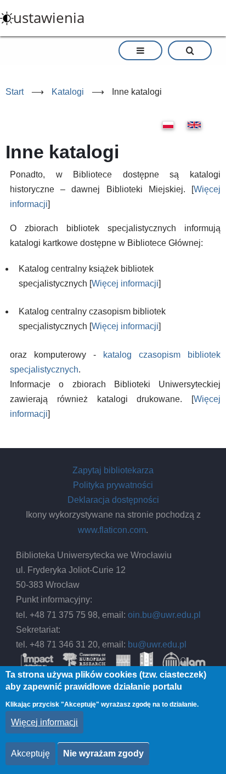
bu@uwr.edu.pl (157, 644)
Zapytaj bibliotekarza (113, 470)
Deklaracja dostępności (113, 499)
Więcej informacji (125, 283)
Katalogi (68, 91)
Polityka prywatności (113, 485)
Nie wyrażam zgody (103, 753)
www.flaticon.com (112, 530)
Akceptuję (30, 753)
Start (14, 91)
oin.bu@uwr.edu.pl (164, 615)
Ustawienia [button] (48, 17)
